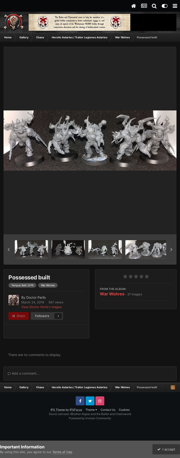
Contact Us (108, 409)
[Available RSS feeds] (172, 387)
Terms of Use (62, 452)
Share (20, 316)
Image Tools (157, 226)
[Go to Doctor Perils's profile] (13, 300)
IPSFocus (76, 409)
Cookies (124, 409)
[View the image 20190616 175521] (105, 249)
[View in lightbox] (90, 140)
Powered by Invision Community (90, 418)
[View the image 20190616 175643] (68, 249)
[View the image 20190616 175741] (31, 249)
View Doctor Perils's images (41, 307)
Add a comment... (25, 373)
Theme (90, 409)
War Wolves (112, 293)
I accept (168, 449)
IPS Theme (58, 409)
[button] (9, 249)
